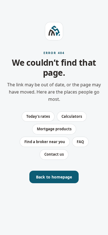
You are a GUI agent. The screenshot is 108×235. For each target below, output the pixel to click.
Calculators (71, 116)
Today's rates (38, 116)
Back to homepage (54, 177)
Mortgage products (54, 128)
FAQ (80, 141)
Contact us (54, 154)
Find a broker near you (44, 141)
